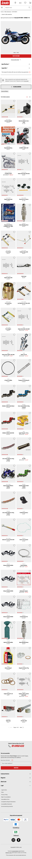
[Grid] (27, 96)
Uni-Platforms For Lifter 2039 (24, 303)
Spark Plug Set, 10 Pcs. (24, 433)
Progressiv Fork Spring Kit (23, 380)
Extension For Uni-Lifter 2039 (8, 539)
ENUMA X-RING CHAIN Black (8, 406)
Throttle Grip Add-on (24, 512)
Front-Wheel (8, 252)
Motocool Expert (8, 668)
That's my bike (16, 56)
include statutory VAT (16, 851)
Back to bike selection (7, 14)
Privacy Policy (4, 794)
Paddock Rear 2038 (24, 252)
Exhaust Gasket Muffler (8, 565)
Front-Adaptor (8, 329)
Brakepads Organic (24, 591)
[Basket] (30, 3)
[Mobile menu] (2, 7)
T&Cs (2, 792)
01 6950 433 (18, 746)
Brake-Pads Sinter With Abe (24, 173)
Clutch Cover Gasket (23, 539)
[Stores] (15, 3)
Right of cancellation (6, 797)
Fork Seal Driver (8, 303)
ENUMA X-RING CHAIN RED (8, 433)
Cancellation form (5, 799)
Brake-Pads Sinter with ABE (24, 329)
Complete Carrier (8, 173)
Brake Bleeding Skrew (23, 224)
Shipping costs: (9, 852)
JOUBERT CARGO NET (24, 147)
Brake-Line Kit (24, 354)
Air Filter (24, 458)
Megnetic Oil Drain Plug (24, 668)
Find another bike (15, 59)
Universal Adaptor (8, 121)
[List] (29, 97)
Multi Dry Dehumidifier (8, 642)
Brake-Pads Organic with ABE (8, 354)
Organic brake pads (8, 199)
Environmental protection (7, 806)
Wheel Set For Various (23, 199)
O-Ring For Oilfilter (8, 380)
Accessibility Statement (6, 804)
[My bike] (20, 3)
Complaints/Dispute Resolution (8, 801)
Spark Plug (8, 720)
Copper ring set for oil (8, 693)
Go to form (26, 81)
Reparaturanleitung (8, 147)
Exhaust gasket (24, 565)
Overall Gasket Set (24, 616)
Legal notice (4, 790)
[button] (29, 7)
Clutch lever (23, 276)
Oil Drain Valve (24, 720)
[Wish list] (25, 3)
